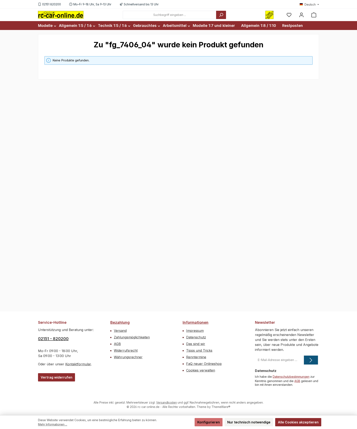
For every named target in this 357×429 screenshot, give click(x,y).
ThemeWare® (221, 407)
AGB (117, 344)
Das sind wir (195, 344)
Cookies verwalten (200, 370)
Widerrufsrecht (126, 350)
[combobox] (169, 15)
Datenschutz (196, 337)
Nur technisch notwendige (248, 422)
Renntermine (196, 357)
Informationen (195, 322)
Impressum (195, 331)
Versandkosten (166, 402)
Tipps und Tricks (199, 350)
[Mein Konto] (301, 15)
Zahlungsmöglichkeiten (132, 337)
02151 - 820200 (53, 338)
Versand (120, 331)
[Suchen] (221, 15)
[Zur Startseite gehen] (60, 14)
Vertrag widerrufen (56, 377)
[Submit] (311, 360)
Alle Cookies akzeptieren (298, 422)
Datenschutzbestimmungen (291, 376)
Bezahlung (120, 322)
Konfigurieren (208, 422)
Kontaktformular (78, 364)
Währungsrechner (128, 357)
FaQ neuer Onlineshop (204, 364)
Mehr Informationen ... (52, 424)
